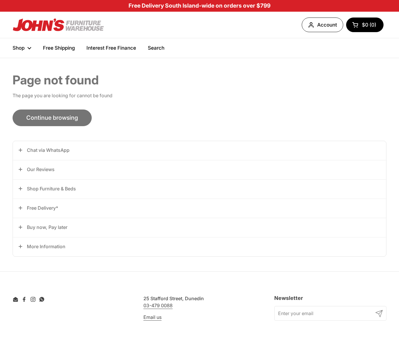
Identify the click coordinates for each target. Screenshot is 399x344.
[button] (199, 150)
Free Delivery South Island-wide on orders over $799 (199, 5)
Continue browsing (52, 117)
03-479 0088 (158, 305)
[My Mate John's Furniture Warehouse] (58, 25)
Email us (152, 317)
